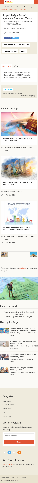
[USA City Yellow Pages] (19, 2)
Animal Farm (7, 409)
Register (24, 477)
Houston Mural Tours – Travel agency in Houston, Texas (17, 183)
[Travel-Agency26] (19, 288)
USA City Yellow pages (11, 480)
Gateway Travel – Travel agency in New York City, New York (17, 139)
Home (2, 7)
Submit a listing (8, 464)
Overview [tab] (6, 66)
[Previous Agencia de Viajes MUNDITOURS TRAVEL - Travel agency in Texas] (9, 253)
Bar (4, 413)
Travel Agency (28, 7)
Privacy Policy (5, 477)
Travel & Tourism (17, 7)
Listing (8, 7)
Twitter (16, 38)
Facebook (8, 38)
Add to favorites (10, 51)
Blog (18, 477)
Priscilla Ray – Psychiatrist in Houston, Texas (21, 369)
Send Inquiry (24, 45)
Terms (12, 477)
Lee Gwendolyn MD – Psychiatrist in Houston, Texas (23, 356)
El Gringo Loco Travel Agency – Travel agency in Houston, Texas (23, 329)
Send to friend (9, 45)
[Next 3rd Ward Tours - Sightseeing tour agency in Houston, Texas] (29, 253)
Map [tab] (16, 66)
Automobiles (7, 401)
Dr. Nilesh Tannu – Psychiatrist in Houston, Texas (23, 342)
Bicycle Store (9, 404)
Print (23, 51)
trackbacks (23, 268)
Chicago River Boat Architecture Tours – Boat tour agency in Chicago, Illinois (18, 228)
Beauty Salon (7, 417)
